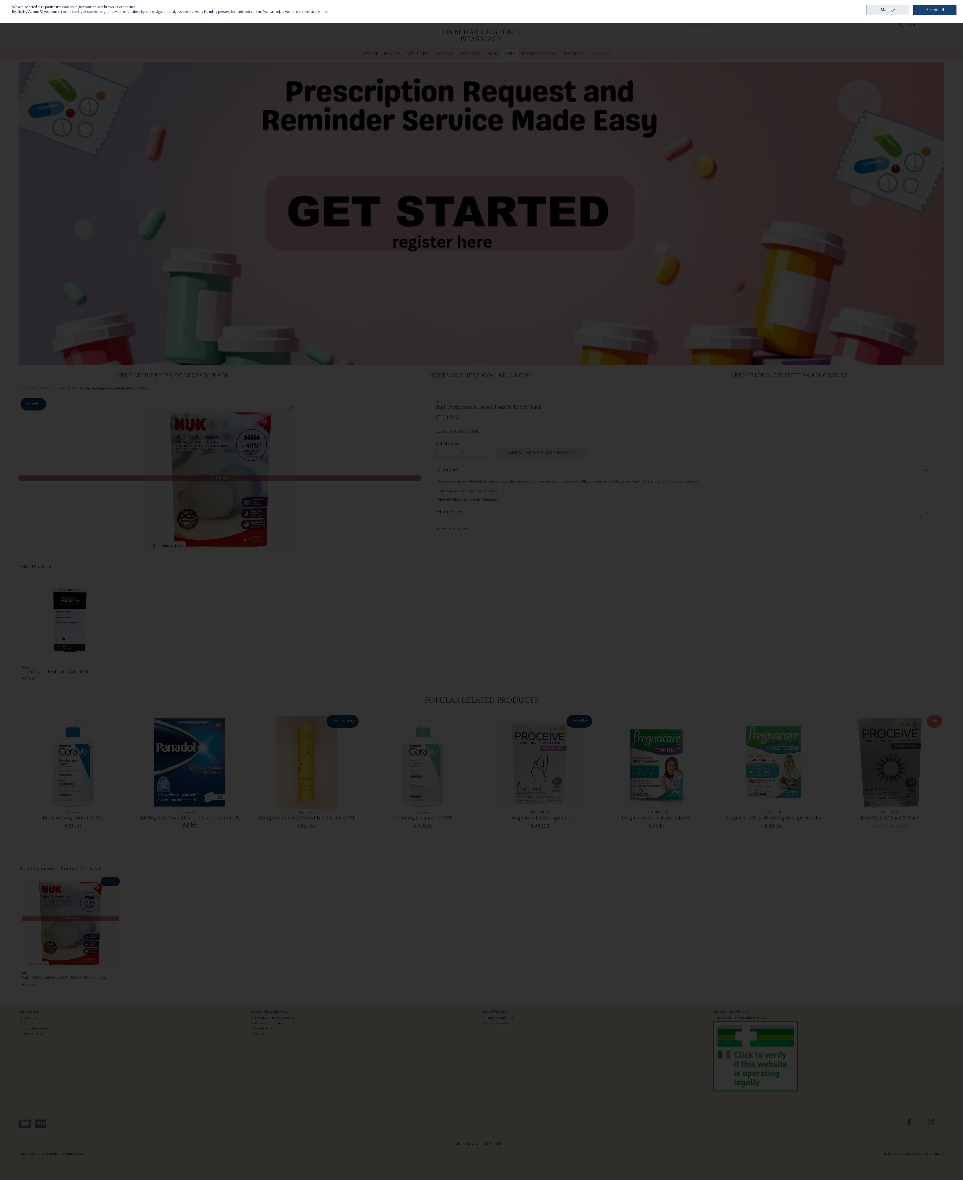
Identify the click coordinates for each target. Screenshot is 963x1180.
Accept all (935, 10)
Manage (888, 10)
